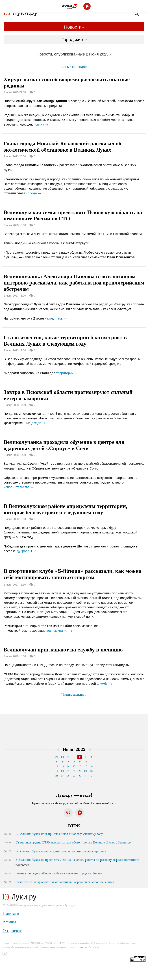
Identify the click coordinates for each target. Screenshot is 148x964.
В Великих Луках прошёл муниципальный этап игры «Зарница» (61, 850)
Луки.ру (82, 946)
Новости (73, 26)
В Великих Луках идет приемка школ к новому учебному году (59, 833)
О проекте (12, 930)
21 (68, 771)
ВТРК (74, 825)
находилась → (56, 318)
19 (56, 771)
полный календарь (74, 66)
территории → (67, 372)
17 (85, 766)
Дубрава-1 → (26, 550)
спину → (41, 124)
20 (62, 771)
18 (91, 766)
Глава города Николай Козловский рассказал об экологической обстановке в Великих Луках (62, 146)
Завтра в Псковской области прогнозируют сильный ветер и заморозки (68, 395)
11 (91, 761)
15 (74, 766)
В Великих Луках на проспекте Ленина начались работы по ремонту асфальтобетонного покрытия (77, 862)
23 (80, 771)
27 (62, 775)
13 (62, 766)
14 (68, 766)
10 (85, 761)
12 (56, 766)
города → (33, 193)
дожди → (38, 422)
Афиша (9, 921)
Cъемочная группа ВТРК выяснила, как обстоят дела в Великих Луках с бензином (73, 842)
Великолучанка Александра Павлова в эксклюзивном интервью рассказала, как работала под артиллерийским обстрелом (74, 282)
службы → (104, 683)
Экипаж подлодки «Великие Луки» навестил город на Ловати (59, 873)
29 (56, 757)
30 (62, 757)
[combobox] (74, 39)
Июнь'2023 (74, 749)
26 (56, 775)
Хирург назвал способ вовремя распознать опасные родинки (67, 82)
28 (68, 775)
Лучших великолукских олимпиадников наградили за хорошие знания (65, 881)
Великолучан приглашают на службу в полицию (63, 649)
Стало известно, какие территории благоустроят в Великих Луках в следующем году (65, 340)
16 (80, 766)
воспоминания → (59, 630)
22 (74, 771)
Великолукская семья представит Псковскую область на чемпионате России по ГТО (73, 215)
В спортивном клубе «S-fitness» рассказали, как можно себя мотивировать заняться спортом (72, 573)
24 (85, 771)
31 (68, 757)
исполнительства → (19, 486)
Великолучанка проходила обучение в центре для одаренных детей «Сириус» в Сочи (64, 444)
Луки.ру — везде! (74, 795)
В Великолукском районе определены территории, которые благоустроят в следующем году (65, 509)
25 (91, 771)
